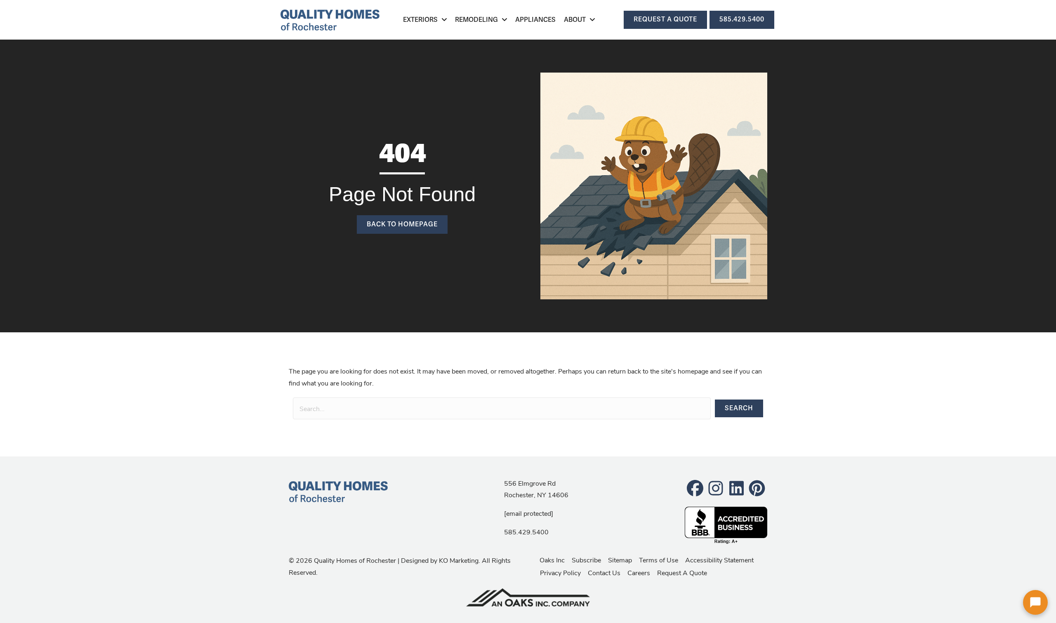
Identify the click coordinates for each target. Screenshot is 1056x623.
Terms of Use (658, 559)
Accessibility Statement (719, 559)
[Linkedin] (736, 487)
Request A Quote (682, 572)
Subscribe (586, 559)
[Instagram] (715, 487)
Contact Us (604, 572)
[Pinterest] (757, 487)
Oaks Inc (552, 559)
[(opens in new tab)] (528, 596)
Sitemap (620, 559)
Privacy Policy (560, 572)
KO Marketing (458, 560)
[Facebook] (695, 487)
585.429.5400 (526, 531)
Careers (638, 572)
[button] (739, 408)
